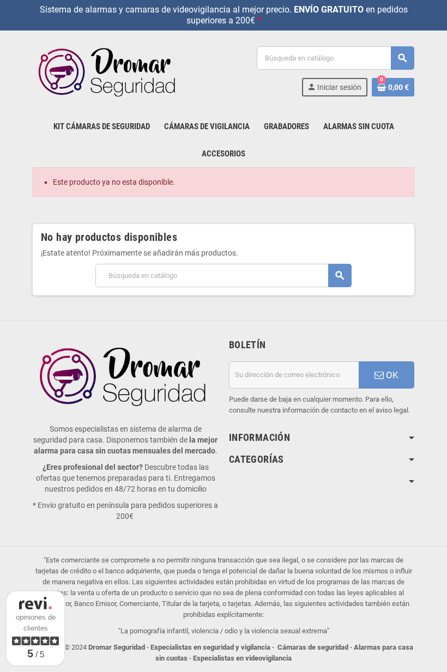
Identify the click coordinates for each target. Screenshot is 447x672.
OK (391, 375)
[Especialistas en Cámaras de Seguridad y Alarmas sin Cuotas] (109, 70)
